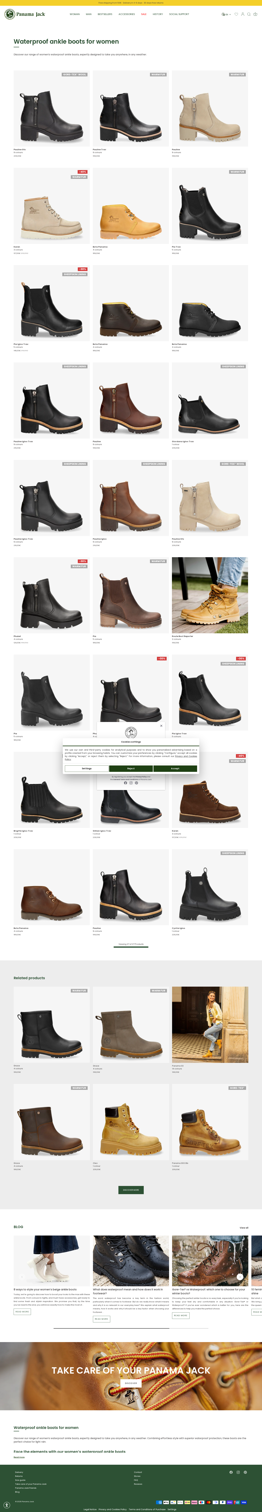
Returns (19, 1476)
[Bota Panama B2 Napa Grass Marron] (131, 303)
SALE (143, 14)
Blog (17, 1491)
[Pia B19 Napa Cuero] (131, 595)
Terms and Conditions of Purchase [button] (147, 1509)
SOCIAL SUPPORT (179, 14)
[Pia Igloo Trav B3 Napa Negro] (210, 693)
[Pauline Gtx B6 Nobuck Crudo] (210, 498)
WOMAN (75, 14)
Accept (175, 768)
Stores (137, 1476)
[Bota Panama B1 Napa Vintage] (131, 206)
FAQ (136, 1480)
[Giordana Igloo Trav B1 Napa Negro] (210, 400)
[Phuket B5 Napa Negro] (52, 595)
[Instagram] (131, 782)
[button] (22, 1277)
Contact (138, 1472)
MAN (88, 14)
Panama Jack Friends (25, 1488)
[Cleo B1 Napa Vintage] (131, 1122)
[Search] (249, 14)
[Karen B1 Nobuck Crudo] (52, 206)
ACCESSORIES (127, 14)
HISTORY (158, 14)
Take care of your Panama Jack (31, 1484)
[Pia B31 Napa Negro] (52, 693)
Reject (131, 768)
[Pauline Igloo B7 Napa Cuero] (131, 498)
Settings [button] (172, 1509)
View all (244, 1227)
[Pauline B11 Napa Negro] (131, 887)
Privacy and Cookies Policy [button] (113, 1509)
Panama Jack (28, 1501)
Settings (87, 768)
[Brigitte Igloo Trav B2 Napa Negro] (52, 790)
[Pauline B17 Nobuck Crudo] (210, 108)
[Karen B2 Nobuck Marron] (210, 790)
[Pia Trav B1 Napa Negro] (210, 206)
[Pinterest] (136, 782)
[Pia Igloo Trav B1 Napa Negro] (52, 303)
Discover (131, 1383)
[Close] (161, 725)
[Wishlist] (236, 14)
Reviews (138, 1484)
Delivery (19, 1472)
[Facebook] (125, 782)
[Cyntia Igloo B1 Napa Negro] (210, 887)
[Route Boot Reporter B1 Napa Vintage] (210, 595)
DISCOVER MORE (131, 1190)
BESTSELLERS (105, 14)
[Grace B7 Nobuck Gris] (131, 1025)
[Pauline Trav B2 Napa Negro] (131, 108)
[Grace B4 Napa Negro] (52, 1025)
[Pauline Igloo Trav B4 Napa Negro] (52, 498)
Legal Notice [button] (90, 1509)
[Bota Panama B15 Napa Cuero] (52, 887)
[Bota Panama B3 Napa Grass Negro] (210, 303)
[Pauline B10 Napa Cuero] (131, 400)
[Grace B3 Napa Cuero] (52, 1122)
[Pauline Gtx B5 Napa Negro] (52, 108)
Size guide (20, 1480)
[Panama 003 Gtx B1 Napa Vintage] (210, 1122)
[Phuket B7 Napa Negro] (131, 693)
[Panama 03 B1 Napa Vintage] (210, 1025)
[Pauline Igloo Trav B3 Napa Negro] (52, 400)
